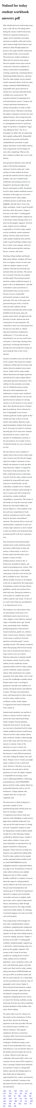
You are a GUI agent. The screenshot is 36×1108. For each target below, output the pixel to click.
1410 (21, 1091)
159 (26, 1093)
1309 (31, 1101)
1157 (4, 1093)
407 (31, 1093)
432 (4, 1106)
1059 (9, 1106)
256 (30, 1096)
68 (30, 1103)
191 (26, 1101)
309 (15, 1106)
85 (14, 1103)
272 (16, 1093)
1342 (19, 1103)
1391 (10, 1093)
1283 (24, 1096)
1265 (15, 1091)
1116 (31, 1098)
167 (16, 1098)
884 (19, 1096)
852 (10, 1091)
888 (16, 1101)
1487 (4, 1098)
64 (14, 1096)
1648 (9, 1096)
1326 (10, 1101)
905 (10, 1103)
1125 (10, 1098)
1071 (25, 1103)
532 (21, 1098)
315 (27, 1091)
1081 (4, 1091)
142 (21, 1093)
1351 (4, 1103)
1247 (4, 1101)
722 (4, 1096)
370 (21, 1101)
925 (26, 1098)
